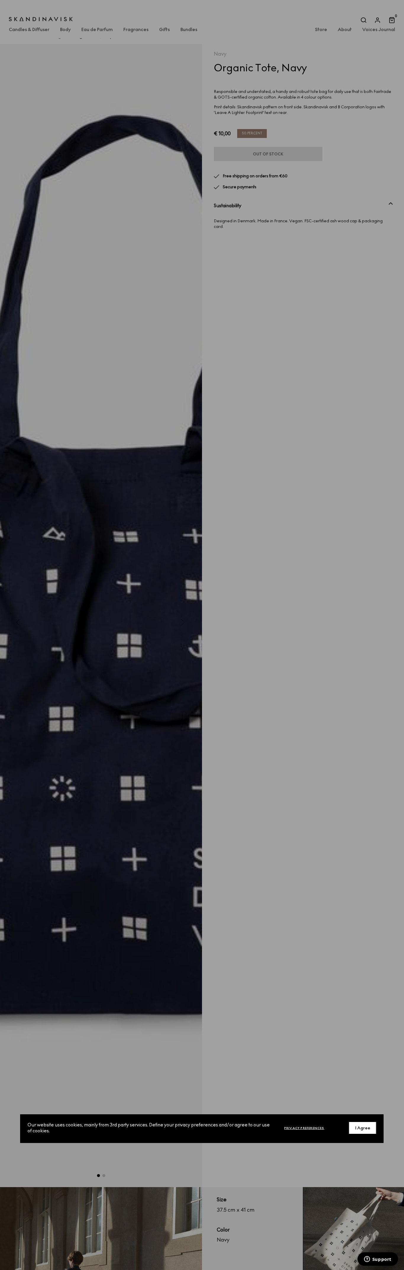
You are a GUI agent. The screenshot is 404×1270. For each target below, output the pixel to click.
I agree (362, 1128)
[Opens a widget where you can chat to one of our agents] (377, 1259)
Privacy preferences (304, 1128)
